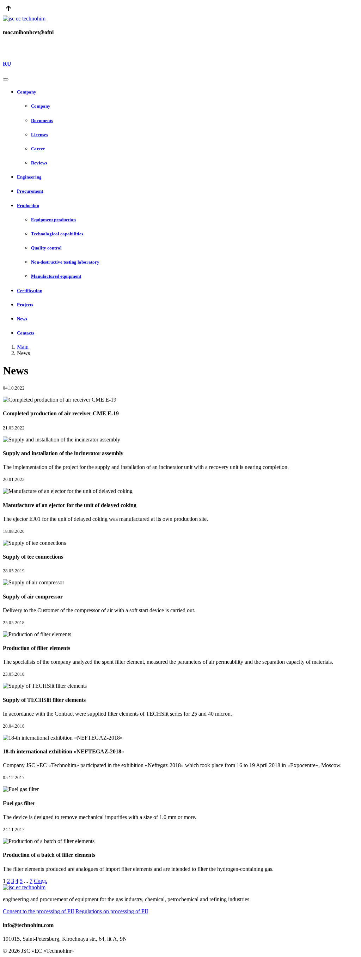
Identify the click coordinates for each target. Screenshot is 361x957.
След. (40, 881)
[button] (187, 92)
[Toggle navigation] (5, 79)
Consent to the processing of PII (38, 911)
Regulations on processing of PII (111, 911)
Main (23, 347)
